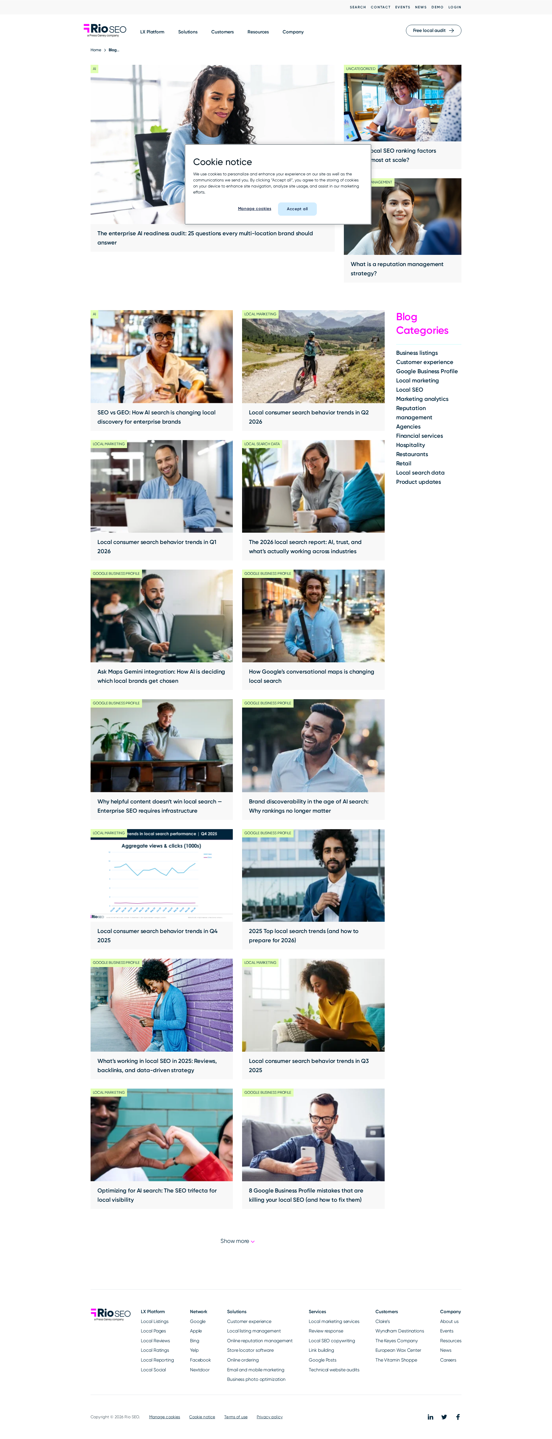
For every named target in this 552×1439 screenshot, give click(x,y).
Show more (236, 1241)
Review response (326, 1331)
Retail (403, 463)
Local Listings (154, 1321)
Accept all (297, 208)
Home (96, 50)
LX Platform (152, 32)
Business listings (417, 352)
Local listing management (254, 1331)
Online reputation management (260, 1340)
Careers (448, 1360)
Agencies (408, 426)
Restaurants (412, 454)
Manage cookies (164, 1417)
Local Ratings (155, 1350)
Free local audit (429, 30)
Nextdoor (200, 1369)
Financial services (419, 435)
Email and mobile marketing (255, 1369)
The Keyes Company (396, 1340)
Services (317, 1311)
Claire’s (382, 1321)
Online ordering (243, 1360)
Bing (194, 1340)
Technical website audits (334, 1369)
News (421, 7)
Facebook (200, 1360)
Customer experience (424, 362)
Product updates (418, 481)
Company (293, 32)
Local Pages (153, 1331)
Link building (321, 1350)
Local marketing (417, 380)
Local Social (153, 1369)
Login (454, 7)
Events (403, 7)
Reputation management (414, 413)
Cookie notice (202, 1417)
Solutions (188, 32)
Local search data (420, 472)
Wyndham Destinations (399, 1331)
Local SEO (409, 389)
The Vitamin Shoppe (396, 1360)
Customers (222, 32)
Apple (196, 1331)
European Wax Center (398, 1350)
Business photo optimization (256, 1379)
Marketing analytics (422, 398)
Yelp (194, 1350)
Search (358, 7)
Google (198, 1321)
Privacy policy (270, 1417)
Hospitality (410, 444)
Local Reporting (157, 1360)
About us (449, 1321)
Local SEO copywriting (332, 1340)
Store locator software (250, 1350)
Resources (258, 32)
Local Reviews (155, 1340)
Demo (438, 7)
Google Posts (322, 1360)
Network (198, 1311)
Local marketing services (334, 1321)
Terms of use (236, 1417)
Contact (381, 7)
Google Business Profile (427, 371)
